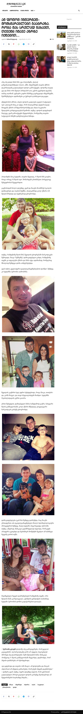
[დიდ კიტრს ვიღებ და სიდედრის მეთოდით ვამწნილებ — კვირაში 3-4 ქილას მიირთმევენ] (61, 35)
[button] (78, 11)
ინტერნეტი (18, 684)
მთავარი (5, 10)
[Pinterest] (13, 44)
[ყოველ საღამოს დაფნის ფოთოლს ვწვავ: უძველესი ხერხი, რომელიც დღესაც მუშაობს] (61, 59)
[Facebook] (4, 44)
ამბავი (11, 684)
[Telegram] (23, 44)
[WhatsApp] (18, 44)
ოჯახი (33, 684)
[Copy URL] (33, 44)
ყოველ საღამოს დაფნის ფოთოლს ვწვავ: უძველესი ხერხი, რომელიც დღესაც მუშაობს (74, 61)
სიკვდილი (41, 684)
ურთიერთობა (6, 687)
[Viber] (28, 44)
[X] (8, 44)
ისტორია (26, 684)
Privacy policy (55, 712)
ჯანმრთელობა (14, 10)
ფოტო (15, 687)
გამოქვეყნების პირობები (68, 712)
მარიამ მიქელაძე (12, 39)
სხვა (32, 10)
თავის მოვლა (25, 10)
